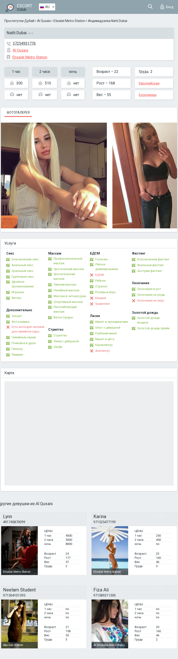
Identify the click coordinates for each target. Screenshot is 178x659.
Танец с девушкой (66, 341)
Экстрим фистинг (149, 271)
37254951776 (24, 43)
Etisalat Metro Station (69, 21)
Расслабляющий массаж (65, 309)
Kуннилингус (104, 345)
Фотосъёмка (20, 321)
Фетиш (16, 298)
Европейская (149, 83)
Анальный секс (22, 265)
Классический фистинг (153, 259)
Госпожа (101, 259)
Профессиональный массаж (68, 261)
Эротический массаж (69, 269)
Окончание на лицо (150, 300)
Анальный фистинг (150, 265)
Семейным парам (24, 337)
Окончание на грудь (151, 294)
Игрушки (18, 292)
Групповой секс (23, 276)
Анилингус (102, 350)
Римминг (17, 354)
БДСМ (99, 275)
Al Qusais (44, 21)
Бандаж (100, 298)
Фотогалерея (18, 112)
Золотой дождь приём (153, 328)
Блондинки (147, 95)
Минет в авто (104, 339)
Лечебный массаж (66, 290)
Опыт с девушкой (107, 327)
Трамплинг (102, 303)
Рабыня (100, 280)
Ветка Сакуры (63, 317)
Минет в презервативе (111, 321)
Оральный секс (22, 271)
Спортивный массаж (68, 302)
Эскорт (17, 316)
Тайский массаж (65, 284)
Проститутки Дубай (19, 21)
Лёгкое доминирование (106, 267)
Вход (170, 7)
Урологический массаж (64, 276)
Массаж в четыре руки (70, 296)
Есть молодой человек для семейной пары (28, 329)
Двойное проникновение (23, 284)
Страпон (101, 286)
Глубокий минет (106, 333)
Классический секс (25, 259)
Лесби (58, 347)
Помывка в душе (24, 343)
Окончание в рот (149, 289)
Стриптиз (60, 335)
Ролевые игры (105, 292)
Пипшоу (17, 349)
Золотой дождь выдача (148, 320)
